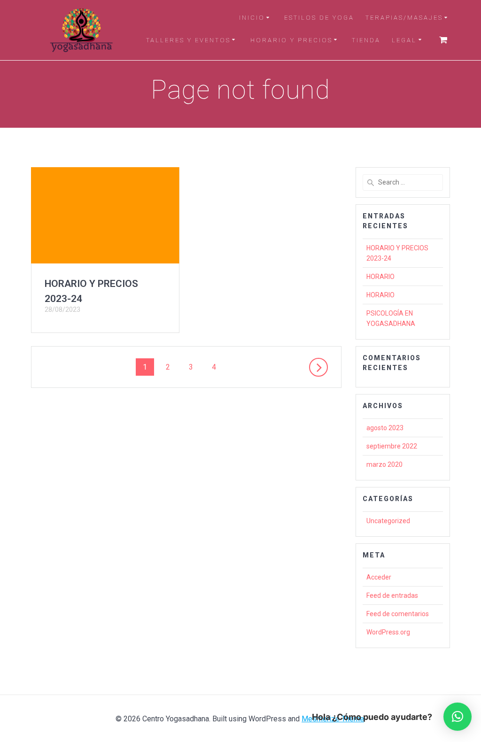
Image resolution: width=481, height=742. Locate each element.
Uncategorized (388, 521)
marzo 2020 (384, 464)
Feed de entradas (392, 595)
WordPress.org (388, 632)
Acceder (378, 577)
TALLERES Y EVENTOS (188, 40)
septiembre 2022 (391, 446)
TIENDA (366, 40)
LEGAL (404, 40)
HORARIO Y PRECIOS (291, 40)
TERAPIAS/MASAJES (404, 17)
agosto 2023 (384, 428)
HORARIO (380, 276)
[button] (457, 717)
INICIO (252, 17)
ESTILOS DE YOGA (319, 17)
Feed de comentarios (397, 614)
